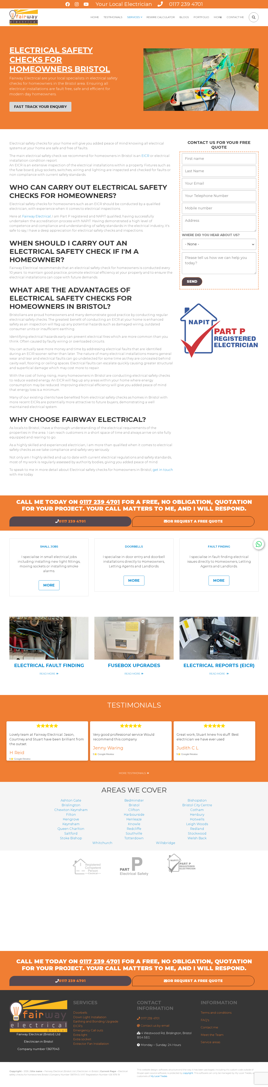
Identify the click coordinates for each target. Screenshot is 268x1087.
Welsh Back (197, 838)
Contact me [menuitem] (235, 17)
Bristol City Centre (197, 805)
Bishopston (197, 800)
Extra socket (82, 1039)
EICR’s (77, 1026)
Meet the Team (212, 1035)
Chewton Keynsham (71, 810)
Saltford (70, 833)
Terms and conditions (216, 1012)
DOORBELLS (134, 546)
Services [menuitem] (135, 18)
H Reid (16, 752)
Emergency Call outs (88, 1030)
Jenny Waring (108, 748)
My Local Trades (159, 1076)
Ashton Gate (71, 800)
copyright (188, 1073)
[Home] (23, 17)
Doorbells (80, 1012)
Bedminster (134, 800)
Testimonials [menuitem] (113, 17)
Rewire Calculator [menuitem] (161, 17)
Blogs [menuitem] (184, 17)
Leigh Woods (197, 824)
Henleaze (134, 819)
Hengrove (71, 819)
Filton (71, 814)
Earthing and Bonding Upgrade (95, 1021)
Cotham (197, 810)
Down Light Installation (89, 1017)
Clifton (134, 810)
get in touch (163, 470)
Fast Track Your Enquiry (40, 107)
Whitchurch (102, 843)
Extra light (80, 1035)
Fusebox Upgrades (134, 665)
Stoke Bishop (71, 838)
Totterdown (134, 838)
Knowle (134, 824)
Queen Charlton (70, 829)
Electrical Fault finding (49, 665)
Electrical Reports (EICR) (218, 665)
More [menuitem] (218, 18)
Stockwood (197, 833)
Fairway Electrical (36, 216)
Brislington (71, 805)
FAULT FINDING (219, 546)
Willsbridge (165, 843)
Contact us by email (155, 1025)
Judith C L (187, 748)
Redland (197, 829)
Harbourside (134, 814)
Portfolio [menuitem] (201, 17)
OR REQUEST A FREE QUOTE (195, 521)
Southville (134, 833)
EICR (145, 156)
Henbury (197, 814)
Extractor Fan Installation (91, 1044)
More (49, 585)
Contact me (209, 1027)
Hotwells (197, 819)
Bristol (134, 805)
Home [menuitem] (95, 17)
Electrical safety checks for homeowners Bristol (59, 59)
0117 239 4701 (186, 4)
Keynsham (71, 824)
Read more (47, 673)
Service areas (210, 1042)
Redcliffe (134, 829)
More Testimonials (132, 773)
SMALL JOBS (49, 546)
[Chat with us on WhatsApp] (258, 544)
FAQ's (205, 1020)
